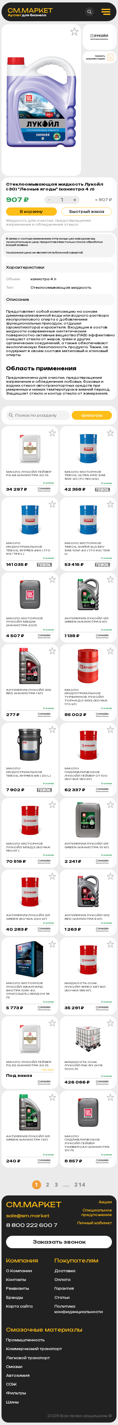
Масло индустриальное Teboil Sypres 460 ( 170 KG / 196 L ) (28, 548)
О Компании (19, 1271)
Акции (105, 1202)
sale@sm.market (28, 1215)
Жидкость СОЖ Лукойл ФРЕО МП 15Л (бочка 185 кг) (85, 986)
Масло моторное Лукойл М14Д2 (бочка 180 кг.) (28, 847)
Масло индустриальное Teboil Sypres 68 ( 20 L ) (28, 772)
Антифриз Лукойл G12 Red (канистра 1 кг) (28, 691)
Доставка (64, 1271)
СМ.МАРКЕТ (33, 1204)
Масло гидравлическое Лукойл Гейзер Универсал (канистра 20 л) (87, 1143)
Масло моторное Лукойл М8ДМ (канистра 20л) (24, 622)
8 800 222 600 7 (31, 1225)
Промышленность (25, 1340)
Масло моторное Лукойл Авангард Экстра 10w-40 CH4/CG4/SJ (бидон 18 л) (28, 990)
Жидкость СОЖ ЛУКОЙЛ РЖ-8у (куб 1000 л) (83, 1065)
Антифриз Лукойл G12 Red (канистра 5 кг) (87, 916)
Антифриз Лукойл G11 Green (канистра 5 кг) (86, 620)
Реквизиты (17, 1288)
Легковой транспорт (28, 1358)
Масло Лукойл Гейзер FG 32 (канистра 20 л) (28, 1063)
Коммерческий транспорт (34, 1349)
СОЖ (11, 1384)
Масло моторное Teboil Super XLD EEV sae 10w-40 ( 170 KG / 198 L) (87, 548)
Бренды (14, 1298)
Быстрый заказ (86, 211)
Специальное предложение (96, 1212)
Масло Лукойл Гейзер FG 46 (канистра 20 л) (28, 473)
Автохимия (18, 1375)
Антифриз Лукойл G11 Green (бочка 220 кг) (28, 916)
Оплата (62, 1280)
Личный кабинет (94, 1223)
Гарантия (64, 1288)
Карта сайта (19, 1306)
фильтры (92, 415)
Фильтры (16, 1393)
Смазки (14, 1367)
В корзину (31, 211)
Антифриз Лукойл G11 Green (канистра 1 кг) (28, 1137)
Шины (12, 1402)
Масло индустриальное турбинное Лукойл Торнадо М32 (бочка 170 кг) (85, 697)
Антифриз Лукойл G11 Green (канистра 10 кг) (86, 845)
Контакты (16, 1280)
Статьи (62, 1298)
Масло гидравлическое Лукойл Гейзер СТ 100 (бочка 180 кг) (85, 774)
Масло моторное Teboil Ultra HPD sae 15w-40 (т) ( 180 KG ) (85, 475)
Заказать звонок (59, 1242)
